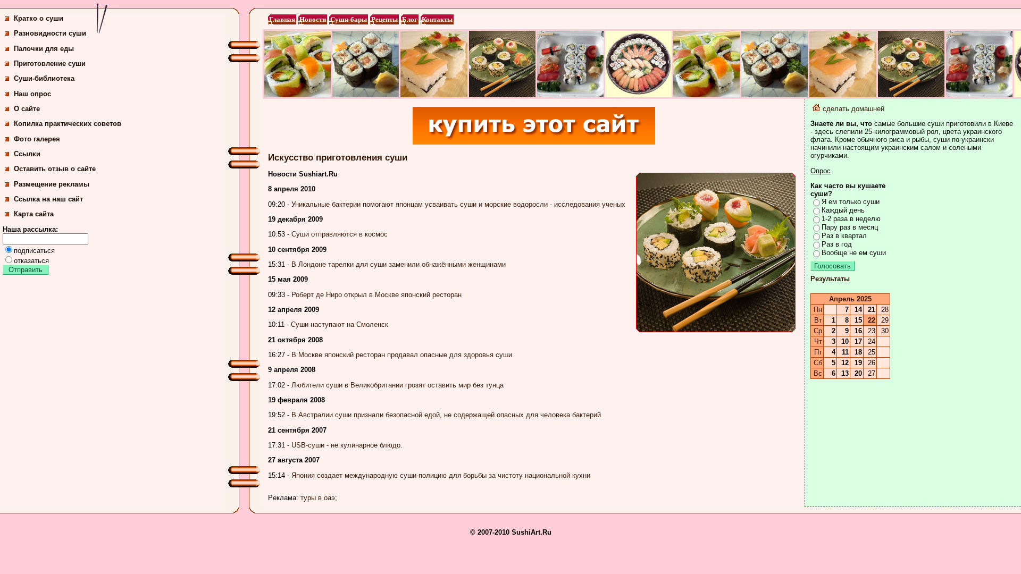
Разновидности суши (49, 33)
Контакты (437, 19)
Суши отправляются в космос (339, 234)
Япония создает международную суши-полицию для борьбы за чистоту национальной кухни (440, 475)
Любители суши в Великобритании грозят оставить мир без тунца (397, 385)
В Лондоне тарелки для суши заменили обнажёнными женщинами (398, 264)
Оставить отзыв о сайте (54, 169)
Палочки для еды (43, 49)
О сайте (26, 109)
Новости (312, 19)
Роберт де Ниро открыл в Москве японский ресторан (376, 295)
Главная (282, 19)
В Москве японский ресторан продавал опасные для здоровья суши (401, 355)
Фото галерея (36, 139)
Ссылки (26, 154)
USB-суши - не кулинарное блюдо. (347, 445)
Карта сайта (33, 214)
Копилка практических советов (66, 124)
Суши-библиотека (43, 78)
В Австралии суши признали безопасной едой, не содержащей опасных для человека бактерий (446, 415)
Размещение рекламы (50, 184)
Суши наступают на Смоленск (339, 324)
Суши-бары (348, 19)
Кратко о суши (37, 18)
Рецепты (384, 19)
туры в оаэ (317, 498)
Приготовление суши (49, 63)
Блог (409, 19)
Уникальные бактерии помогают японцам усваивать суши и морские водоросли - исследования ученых (458, 204)
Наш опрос (31, 94)
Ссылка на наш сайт (47, 199)
